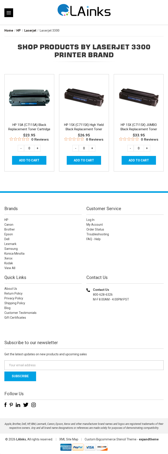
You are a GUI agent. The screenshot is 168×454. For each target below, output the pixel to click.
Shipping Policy (14, 303)
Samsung (11, 248)
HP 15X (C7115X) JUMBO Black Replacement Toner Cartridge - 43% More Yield (139, 129)
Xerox (8, 258)
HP (6, 220)
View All (9, 268)
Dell (6, 239)
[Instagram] (33, 404)
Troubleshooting (97, 234)
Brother (9, 229)
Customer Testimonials (20, 313)
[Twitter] (25, 404)
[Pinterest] (11, 404)
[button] (125, 328)
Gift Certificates (15, 317)
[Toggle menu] (8, 12)
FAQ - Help (93, 239)
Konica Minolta (14, 253)
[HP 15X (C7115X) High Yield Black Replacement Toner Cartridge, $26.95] (84, 98)
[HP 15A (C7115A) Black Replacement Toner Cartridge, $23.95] (29, 98)
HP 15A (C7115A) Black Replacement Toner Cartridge (29, 127)
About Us (10, 288)
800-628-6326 (103, 294)
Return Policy (13, 293)
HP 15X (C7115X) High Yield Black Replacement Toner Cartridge (84, 129)
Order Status (95, 229)
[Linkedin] (18, 404)
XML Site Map (68, 439)
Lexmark (10, 244)
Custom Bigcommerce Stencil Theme (110, 439)
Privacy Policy (13, 298)
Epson (8, 234)
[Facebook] (5, 404)
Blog (7, 308)
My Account (94, 224)
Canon (8, 224)
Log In (90, 220)
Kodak (8, 263)
